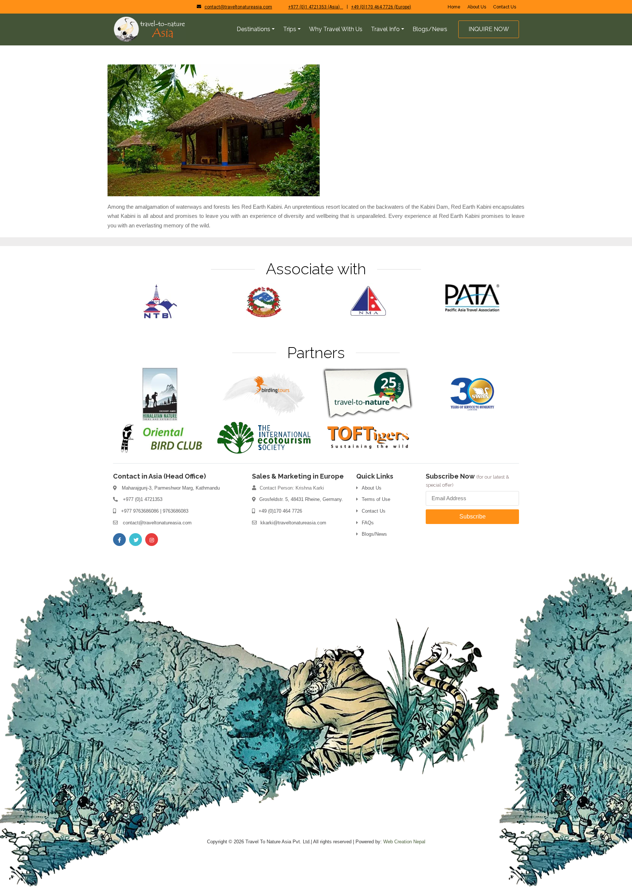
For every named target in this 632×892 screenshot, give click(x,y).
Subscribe (472, 516)
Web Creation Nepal (404, 841)
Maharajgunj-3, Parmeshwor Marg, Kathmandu (171, 488)
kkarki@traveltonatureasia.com (293, 522)
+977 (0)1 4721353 (142, 499)
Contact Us (504, 7)
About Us (476, 7)
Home (454, 7)
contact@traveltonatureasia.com (238, 7)
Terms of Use (376, 499)
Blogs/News (374, 534)
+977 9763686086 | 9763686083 (154, 511)
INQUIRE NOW (489, 29)
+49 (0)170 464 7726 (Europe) (381, 7)
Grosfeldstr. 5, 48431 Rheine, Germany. (301, 499)
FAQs (368, 522)
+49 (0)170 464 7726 (280, 511)
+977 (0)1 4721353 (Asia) (315, 7)
